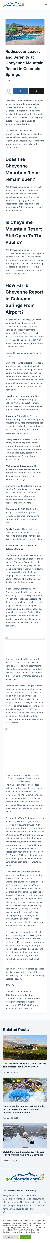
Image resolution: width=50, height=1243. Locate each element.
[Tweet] (36, 91)
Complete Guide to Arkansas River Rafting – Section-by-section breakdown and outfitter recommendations (25, 1109)
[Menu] (46, 4)
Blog (8, 81)
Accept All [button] (26, 1237)
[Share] (20, 91)
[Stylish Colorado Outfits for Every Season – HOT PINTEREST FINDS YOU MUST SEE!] (25, 1135)
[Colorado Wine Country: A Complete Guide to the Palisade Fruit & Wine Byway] (25, 1047)
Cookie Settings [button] (11, 1237)
